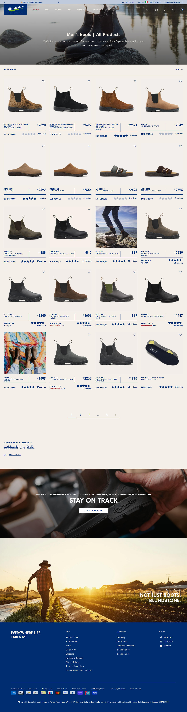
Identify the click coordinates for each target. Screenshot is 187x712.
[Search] (148, 10)
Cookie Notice (62, 689)
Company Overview (126, 645)
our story (82, 10)
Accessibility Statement (117, 689)
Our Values (122, 641)
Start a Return (72, 662)
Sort (178, 70)
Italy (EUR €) (154, 2)
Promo (36, 10)
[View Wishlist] (174, 10)
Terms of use (32, 689)
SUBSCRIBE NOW (93, 510)
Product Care (72, 637)
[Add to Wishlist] (43, 81)
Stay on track (128, 2)
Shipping (70, 654)
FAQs (68, 645)
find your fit (98, 10)
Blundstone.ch (123, 654)
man (47, 10)
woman (58, 10)
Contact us (71, 650)
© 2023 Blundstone (17, 689)
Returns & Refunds (74, 658)
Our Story (121, 637)
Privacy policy (47, 689)
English (177, 2)
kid (69, 10)
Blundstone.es (123, 650)
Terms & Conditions (75, 666)
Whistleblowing (135, 689)
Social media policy (79, 689)
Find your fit (71, 641)
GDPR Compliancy (97, 689)
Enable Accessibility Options (79, 670)
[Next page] (115, 415)
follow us (15, 454)
